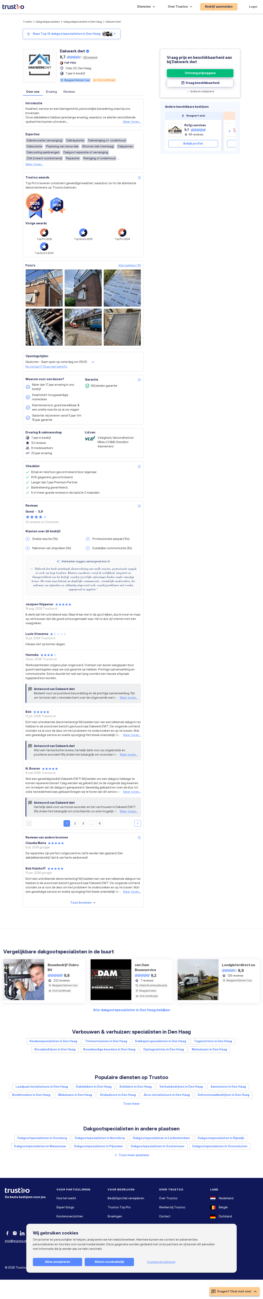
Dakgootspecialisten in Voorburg (42, 1138)
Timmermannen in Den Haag (106, 1041)
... (91, 823)
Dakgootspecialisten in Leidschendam (161, 1138)
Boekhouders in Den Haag (31, 1095)
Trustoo (27, 21)
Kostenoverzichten (70, 1216)
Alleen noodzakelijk (109, 1262)
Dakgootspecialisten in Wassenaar (40, 1146)
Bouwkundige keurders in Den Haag (109, 1049)
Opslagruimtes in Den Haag (163, 1049)
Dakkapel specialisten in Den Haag (160, 1041)
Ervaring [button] (51, 92)
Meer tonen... (132, 122)
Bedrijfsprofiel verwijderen (126, 1198)
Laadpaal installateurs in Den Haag (42, 1087)
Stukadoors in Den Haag (118, 1095)
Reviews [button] (69, 92)
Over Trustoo (168, 1198)
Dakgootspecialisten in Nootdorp (100, 1138)
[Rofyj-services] (175, 130)
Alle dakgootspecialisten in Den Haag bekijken (131, 1009)
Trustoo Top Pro (119, 1207)
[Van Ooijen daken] (234, 130)
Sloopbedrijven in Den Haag (54, 1049)
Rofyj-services (195, 125)
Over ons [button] (32, 92)
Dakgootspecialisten (48, 21)
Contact (164, 1216)
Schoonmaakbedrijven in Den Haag (223, 1095)
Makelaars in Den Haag (75, 1095)
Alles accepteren (57, 1262)
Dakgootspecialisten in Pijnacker (98, 1146)
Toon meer (131, 1104)
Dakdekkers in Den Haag (94, 1087)
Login (253, 6)
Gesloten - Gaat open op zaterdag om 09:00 (56, 362)
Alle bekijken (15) (129, 265)
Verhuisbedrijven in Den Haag (181, 1087)
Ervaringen (115, 1216)
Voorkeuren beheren (161, 1262)
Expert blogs (65, 1207)
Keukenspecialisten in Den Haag (53, 1041)
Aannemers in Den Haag (228, 1087)
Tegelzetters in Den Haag (213, 1041)
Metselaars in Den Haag (209, 1049)
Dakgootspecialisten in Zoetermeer (158, 1146)
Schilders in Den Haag (135, 1087)
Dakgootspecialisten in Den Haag (82, 21)
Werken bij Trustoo (172, 1207)
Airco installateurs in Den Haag (167, 1095)
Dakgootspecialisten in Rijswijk (221, 1138)
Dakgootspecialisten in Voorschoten (219, 1146)
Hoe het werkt (66, 1198)
